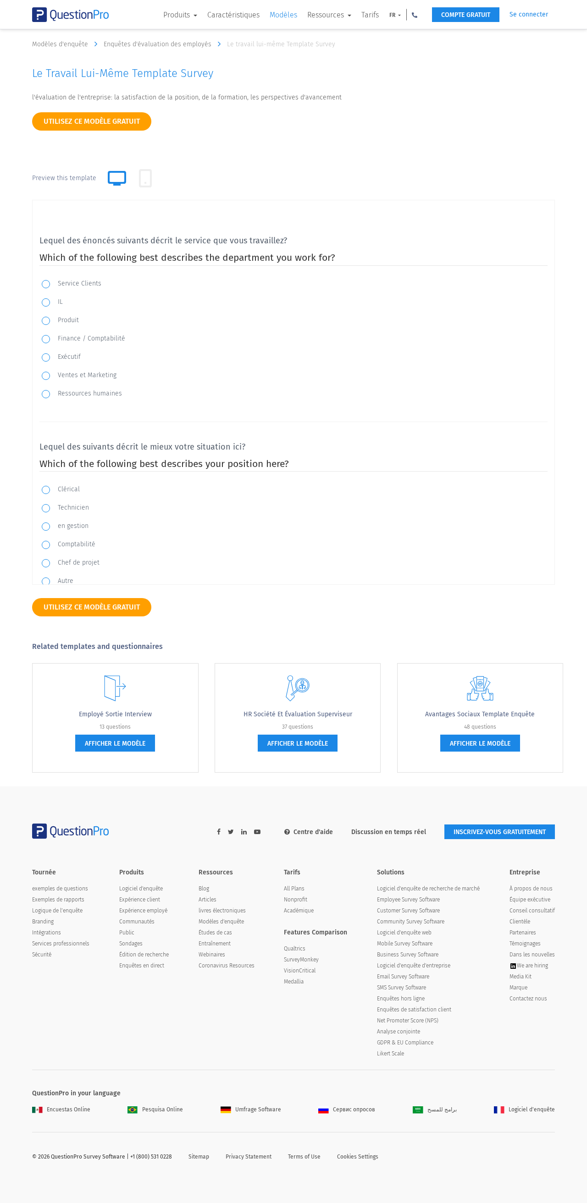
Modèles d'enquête (61, 44)
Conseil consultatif (532, 910)
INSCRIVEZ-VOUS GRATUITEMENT (500, 832)
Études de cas (215, 932)
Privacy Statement (248, 1157)
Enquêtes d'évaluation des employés (158, 44)
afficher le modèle (115, 743)
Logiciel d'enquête (141, 888)
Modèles (283, 15)
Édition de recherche (144, 954)
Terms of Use (304, 1157)
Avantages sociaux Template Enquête (480, 714)
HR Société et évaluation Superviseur (298, 714)
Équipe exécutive (529, 899)
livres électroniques (222, 910)
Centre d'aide (313, 832)
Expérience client (139, 899)
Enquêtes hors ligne (401, 998)
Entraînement (215, 943)
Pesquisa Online (162, 1109)
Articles (207, 899)
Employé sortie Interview (115, 714)
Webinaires (212, 954)
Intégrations (46, 932)
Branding (43, 921)
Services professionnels (60, 943)
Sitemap (198, 1157)
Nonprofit (295, 899)
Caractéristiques (233, 15)
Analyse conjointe (398, 1031)
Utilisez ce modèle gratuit (92, 121)
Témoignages (525, 943)
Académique (299, 910)
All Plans (294, 888)
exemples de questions (60, 888)
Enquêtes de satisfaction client (414, 1009)
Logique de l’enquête (57, 910)
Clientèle (519, 921)
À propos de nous (531, 888)
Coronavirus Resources (227, 965)
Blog (204, 888)
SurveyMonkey (301, 959)
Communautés (137, 921)
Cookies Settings (357, 1157)
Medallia (294, 981)
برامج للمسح (442, 1109)
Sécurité (41, 954)
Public (126, 932)
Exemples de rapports (58, 899)
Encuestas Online (68, 1109)
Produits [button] (177, 15)
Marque (518, 987)
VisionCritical (300, 970)
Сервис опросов (354, 1109)
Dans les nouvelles (532, 954)
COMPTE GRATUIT (465, 15)
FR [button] (393, 15)
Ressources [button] (326, 15)
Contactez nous (528, 998)
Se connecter (528, 14)
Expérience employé (143, 910)
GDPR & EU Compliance (405, 1042)
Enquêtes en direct (141, 965)
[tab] (145, 178)
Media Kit (520, 976)
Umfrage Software (258, 1109)
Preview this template (64, 178)
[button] (414, 14)
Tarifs (370, 15)
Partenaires (522, 932)
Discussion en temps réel (388, 832)
